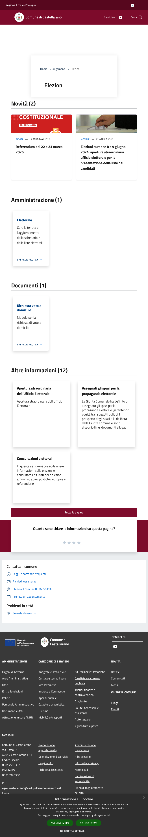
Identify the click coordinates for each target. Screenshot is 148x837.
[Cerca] (140, 17)
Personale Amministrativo (18, 704)
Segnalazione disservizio (53, 756)
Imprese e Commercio (51, 691)
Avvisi (19, 139)
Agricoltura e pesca (86, 726)
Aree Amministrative (15, 678)
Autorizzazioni (83, 719)
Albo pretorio (83, 756)
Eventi (115, 709)
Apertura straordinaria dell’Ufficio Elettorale (34, 390)
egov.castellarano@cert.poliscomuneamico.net (31, 788)
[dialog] (74, 815)
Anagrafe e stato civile (52, 672)
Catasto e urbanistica (51, 704)
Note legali (81, 769)
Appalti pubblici (47, 698)
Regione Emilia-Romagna (20, 5)
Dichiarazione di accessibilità (84, 778)
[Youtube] (119, 17)
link (108, 815)
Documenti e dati (12, 711)
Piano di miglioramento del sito (89, 790)
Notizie (85, 139)
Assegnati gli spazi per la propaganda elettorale (100, 390)
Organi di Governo (13, 672)
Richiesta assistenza (50, 769)
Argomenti (59, 69)
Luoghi (115, 703)
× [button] (144, 797)
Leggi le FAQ (46, 763)
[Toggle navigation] (7, 17)
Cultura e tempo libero (52, 678)
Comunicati (118, 678)
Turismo (43, 711)
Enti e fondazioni (12, 691)
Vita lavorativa (47, 685)
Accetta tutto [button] (60, 822)
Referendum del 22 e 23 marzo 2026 (39, 149)
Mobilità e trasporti (50, 717)
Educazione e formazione (90, 672)
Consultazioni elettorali (35, 458)
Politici (6, 698)
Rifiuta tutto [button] (88, 822)
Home (43, 69)
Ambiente (81, 701)
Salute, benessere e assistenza (87, 710)
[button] (74, 831)
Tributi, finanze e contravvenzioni (85, 692)
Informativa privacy (87, 763)
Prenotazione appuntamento (47, 747)
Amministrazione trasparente (85, 747)
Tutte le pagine (74, 512)
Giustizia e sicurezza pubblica (87, 680)
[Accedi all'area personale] (133, 5)
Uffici (5, 685)
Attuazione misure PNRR (17, 717)
